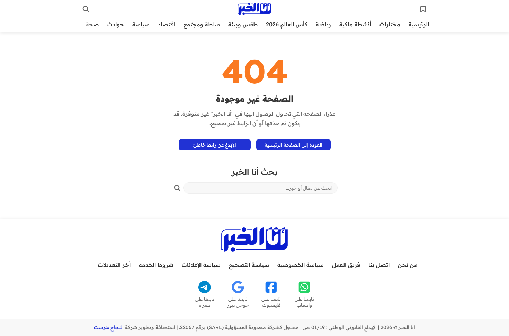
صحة (92, 24)
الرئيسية (419, 24)
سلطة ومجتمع (202, 24)
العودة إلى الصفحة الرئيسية (293, 145)
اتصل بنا (379, 264)
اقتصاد (166, 24)
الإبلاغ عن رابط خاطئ (214, 145)
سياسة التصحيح (249, 264)
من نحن (408, 264)
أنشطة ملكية (355, 24)
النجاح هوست (109, 327)
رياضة (323, 24)
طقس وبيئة (243, 24)
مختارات (389, 24)
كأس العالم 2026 (286, 24)
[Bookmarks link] (423, 9)
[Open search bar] (86, 9)
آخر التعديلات (114, 264)
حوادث (115, 24)
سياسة (141, 24)
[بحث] (177, 188)
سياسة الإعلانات (201, 264)
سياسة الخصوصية (300, 264)
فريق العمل (346, 264)
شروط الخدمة (156, 264)
